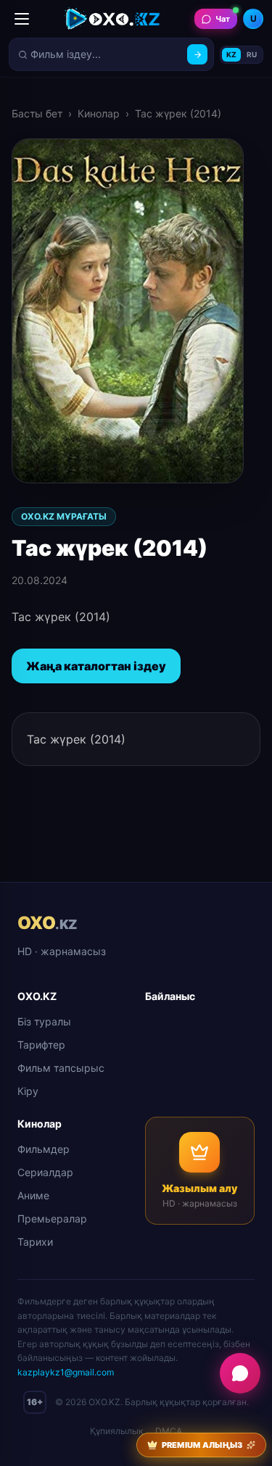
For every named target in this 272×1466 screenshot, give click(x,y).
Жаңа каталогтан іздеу (96, 666)
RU (252, 54)
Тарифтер (41, 1044)
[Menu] (22, 19)
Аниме (33, 1195)
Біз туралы (44, 1021)
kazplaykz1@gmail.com (65, 1372)
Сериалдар (45, 1172)
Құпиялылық (117, 1430)
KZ (231, 54)
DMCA (168, 1430)
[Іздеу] (197, 54)
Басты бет (37, 113)
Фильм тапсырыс (60, 1068)
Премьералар (52, 1218)
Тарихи (35, 1242)
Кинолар (99, 113)
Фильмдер (43, 1149)
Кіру (27, 1091)
